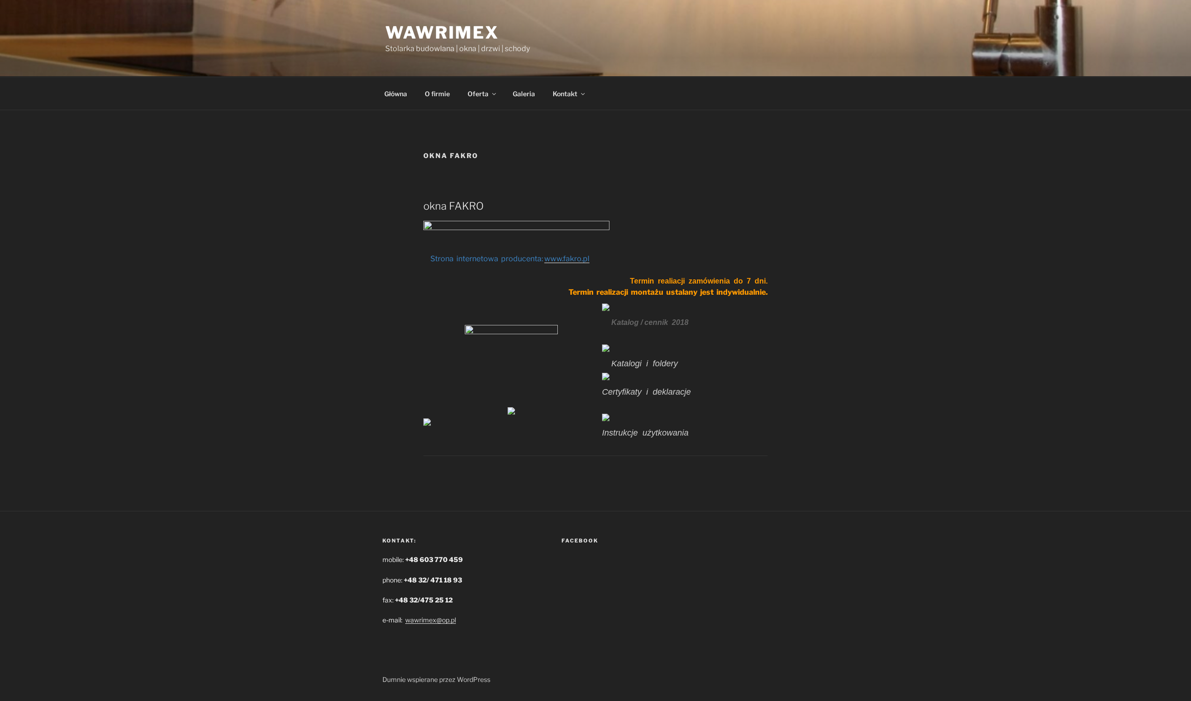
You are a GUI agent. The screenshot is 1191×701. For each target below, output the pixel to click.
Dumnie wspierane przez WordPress (436, 679)
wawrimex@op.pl (430, 620)
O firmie (437, 94)
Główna (395, 94)
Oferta (478, 94)
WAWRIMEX (442, 32)
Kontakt (565, 94)
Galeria (524, 94)
